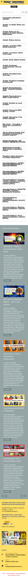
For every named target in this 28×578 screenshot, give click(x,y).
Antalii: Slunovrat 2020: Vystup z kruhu (12, 110)
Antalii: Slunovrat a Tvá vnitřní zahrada (12, 117)
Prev (4, 496)
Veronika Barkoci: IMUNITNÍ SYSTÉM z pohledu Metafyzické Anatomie (14, 190)
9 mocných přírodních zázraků (12, 18)
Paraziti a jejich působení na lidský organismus (13, 156)
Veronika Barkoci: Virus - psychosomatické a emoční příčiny (14, 217)
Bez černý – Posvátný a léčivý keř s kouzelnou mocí (12, 125)
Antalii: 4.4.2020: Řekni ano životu (14, 25)
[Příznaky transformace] (14, 2)
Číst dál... (7, 280)
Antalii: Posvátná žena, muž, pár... (12, 74)
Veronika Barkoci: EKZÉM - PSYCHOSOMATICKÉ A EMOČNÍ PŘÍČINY (14, 172)
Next (23, 496)
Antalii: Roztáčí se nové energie (12, 103)
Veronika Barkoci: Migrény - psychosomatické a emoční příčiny (14, 208)
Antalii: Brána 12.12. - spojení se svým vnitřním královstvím (13, 33)
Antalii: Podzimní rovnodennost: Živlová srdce (12, 66)
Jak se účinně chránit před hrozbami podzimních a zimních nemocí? (13, 133)
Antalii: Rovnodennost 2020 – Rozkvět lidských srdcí (12, 89)
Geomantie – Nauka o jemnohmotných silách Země (13, 249)
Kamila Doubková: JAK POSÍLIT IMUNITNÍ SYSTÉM (14, 141)
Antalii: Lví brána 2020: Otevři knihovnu (12, 46)
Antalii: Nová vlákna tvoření (14, 60)
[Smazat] (26, 12)
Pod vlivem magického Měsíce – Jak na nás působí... (13, 301)
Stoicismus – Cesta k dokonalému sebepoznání (12, 356)
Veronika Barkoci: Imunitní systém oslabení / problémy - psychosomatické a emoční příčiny (14, 182)
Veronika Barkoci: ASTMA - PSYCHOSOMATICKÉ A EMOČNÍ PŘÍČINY (14, 164)
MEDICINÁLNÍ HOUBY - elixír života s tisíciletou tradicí (12, 149)
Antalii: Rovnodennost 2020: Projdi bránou (12, 96)
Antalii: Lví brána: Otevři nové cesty (13, 53)
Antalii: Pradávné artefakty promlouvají (13, 81)
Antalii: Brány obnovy (12, 40)
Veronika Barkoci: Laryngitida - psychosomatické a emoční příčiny (14, 199)
